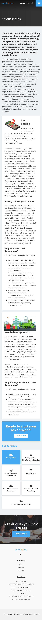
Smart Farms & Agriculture (21, 587)
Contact (21, 570)
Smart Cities (21, 581)
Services (21, 567)
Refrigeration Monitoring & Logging (21, 584)
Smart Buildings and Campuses (21, 596)
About (21, 564)
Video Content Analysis (21, 599)
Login (22, 3)
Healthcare (21, 593)
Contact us (21, 534)
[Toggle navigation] (39, 3)
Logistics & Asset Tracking (21, 590)
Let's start (21, 436)
